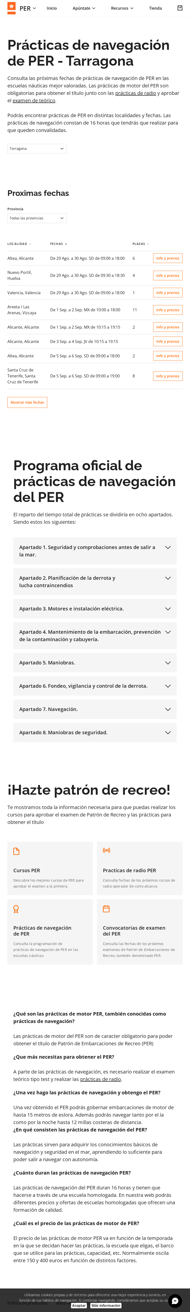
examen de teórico (34, 100)
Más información (106, 1305)
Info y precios (167, 258)
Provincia (15, 209)
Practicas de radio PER (129, 870)
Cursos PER (26, 870)
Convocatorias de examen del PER (134, 930)
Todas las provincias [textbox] (26, 218)
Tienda (155, 8)
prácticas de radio (135, 93)
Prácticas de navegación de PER (42, 930)
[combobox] (37, 149)
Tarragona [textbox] (18, 148)
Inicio (52, 8)
